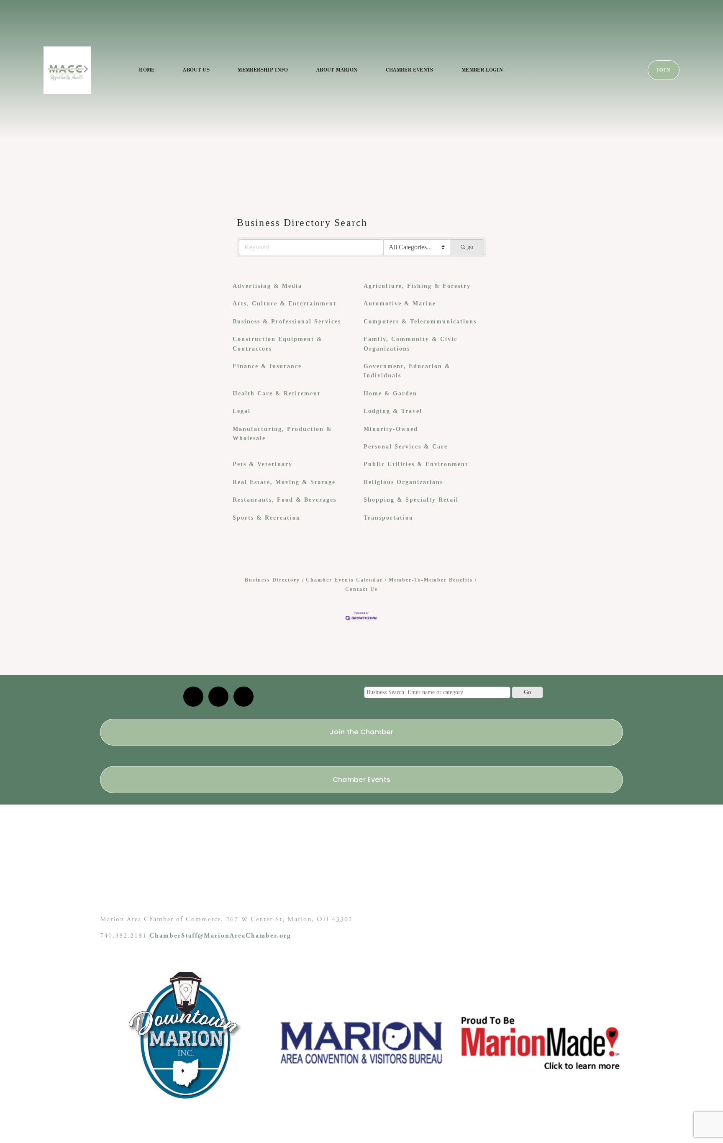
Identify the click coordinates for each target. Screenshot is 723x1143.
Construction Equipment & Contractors (278, 343)
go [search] (470, 247)
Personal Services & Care (406, 446)
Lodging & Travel (393, 411)
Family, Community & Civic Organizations (410, 343)
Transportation (388, 518)
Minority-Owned (391, 429)
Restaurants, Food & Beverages (284, 500)
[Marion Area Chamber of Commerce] (218, 697)
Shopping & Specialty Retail (411, 500)
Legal (242, 411)
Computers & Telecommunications (420, 321)
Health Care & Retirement (276, 393)
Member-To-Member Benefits (431, 580)
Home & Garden (390, 393)
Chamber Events (409, 70)
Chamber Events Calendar (344, 580)
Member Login (482, 70)
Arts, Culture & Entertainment (284, 303)
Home (146, 70)
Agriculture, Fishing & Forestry (417, 286)
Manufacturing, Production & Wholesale (282, 433)
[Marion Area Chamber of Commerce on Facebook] (243, 697)
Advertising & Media (267, 286)
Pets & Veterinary (262, 464)
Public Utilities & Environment (416, 464)
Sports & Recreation (266, 518)
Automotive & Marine (400, 303)
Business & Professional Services (287, 321)
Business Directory (272, 580)
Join (664, 70)
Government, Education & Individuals (407, 371)
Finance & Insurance (267, 366)
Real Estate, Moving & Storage (284, 482)
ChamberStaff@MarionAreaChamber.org (220, 936)
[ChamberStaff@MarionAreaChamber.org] (193, 697)
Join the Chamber (361, 732)
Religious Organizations (403, 482)
